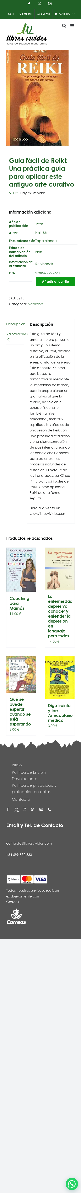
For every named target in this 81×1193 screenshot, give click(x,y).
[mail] (41, 810)
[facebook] (8, 810)
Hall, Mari (42, 232)
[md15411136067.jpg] (40, 98)
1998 (39, 224)
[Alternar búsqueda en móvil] (64, 25)
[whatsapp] (33, 810)
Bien (38, 252)
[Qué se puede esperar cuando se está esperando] (21, 674)
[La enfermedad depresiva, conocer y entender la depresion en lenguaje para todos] (60, 569)
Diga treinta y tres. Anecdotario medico (60, 713)
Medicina (35, 304)
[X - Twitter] (17, 810)
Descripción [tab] (15, 324)
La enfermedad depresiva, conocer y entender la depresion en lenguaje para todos (60, 616)
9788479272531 (47, 273)
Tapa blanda (46, 240)
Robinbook (44, 264)
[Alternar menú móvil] (72, 25)
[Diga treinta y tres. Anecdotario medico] (60, 677)
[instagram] (25, 810)
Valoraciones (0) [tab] (15, 337)
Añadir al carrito (55, 281)
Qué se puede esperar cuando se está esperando (20, 711)
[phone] (50, 810)
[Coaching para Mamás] (21, 570)
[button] (72, 1184)
